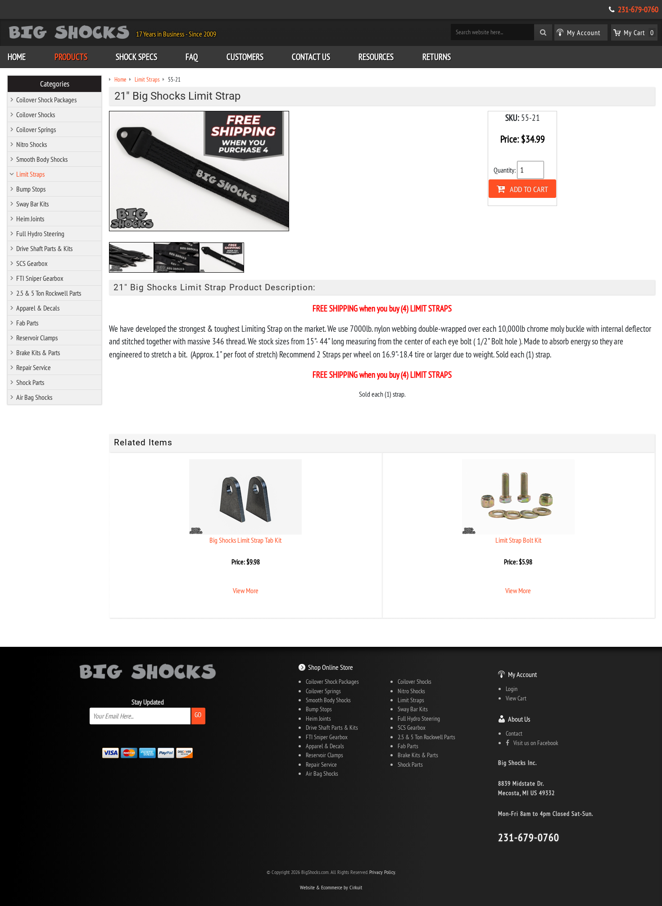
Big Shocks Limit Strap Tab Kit (245, 540)
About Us (519, 718)
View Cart (516, 698)
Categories (54, 84)
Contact (514, 733)
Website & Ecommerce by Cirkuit (331, 887)
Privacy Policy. (382, 872)
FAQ (192, 56)
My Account (522, 674)
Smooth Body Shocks (42, 159)
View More (245, 590)
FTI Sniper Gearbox (39, 278)
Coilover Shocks (35, 114)
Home (17, 56)
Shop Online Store (330, 667)
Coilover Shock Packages (46, 99)
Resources (376, 56)
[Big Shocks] (69, 33)
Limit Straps (30, 173)
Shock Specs (136, 56)
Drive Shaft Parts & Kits (44, 248)
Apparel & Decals (37, 307)
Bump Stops (30, 188)
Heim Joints (30, 218)
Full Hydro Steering (40, 233)
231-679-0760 (638, 9)
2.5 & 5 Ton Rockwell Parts (48, 292)
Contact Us (311, 56)
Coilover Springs (36, 129)
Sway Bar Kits (32, 203)
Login (511, 689)
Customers (245, 56)
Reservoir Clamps (37, 337)
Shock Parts (30, 382)
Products (70, 56)
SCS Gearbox (32, 263)
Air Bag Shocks (34, 397)
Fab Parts (27, 322)
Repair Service (33, 367)
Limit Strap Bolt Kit (518, 540)
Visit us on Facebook (533, 743)
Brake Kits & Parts (38, 352)
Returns (436, 56)
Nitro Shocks (31, 144)
